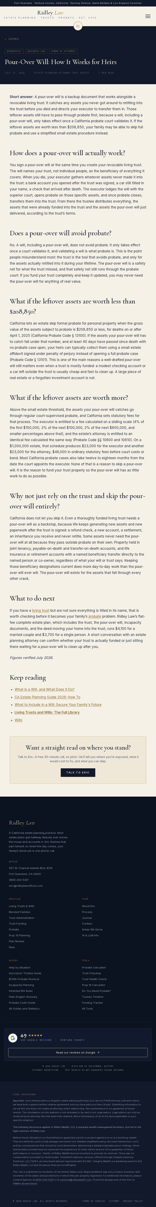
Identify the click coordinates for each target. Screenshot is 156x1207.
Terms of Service (93, 1201)
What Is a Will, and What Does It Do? (45, 689)
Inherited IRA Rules (21, 990)
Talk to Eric (78, 772)
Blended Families (19, 912)
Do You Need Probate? (96, 990)
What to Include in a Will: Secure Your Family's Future (58, 705)
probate (95, 616)
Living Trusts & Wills (21, 906)
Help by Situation (19, 967)
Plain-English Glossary (23, 996)
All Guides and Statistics (24, 1008)
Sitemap (114, 1201)
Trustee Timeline (92, 996)
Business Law (36, 51)
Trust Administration (21, 917)
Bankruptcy (14, 51)
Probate (14, 929)
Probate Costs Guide (22, 1002)
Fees (12, 947)
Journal (14, 39)
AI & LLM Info (90, 935)
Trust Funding (17, 923)
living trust (40, 610)
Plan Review (16, 941)
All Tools (87, 1008)
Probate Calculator (94, 967)
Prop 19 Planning (19, 935)
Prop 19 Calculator (93, 985)
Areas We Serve (92, 929)
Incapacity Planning (21, 985)
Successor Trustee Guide (25, 973)
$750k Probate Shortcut (24, 979)
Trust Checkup (91, 973)
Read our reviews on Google (75, 1054)
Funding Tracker (92, 1002)
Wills (18, 720)
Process (87, 912)
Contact (87, 923)
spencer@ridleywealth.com (75, 1179)
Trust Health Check (94, 979)
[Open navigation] (148, 16)
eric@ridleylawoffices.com (26, 885)
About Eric (88, 906)
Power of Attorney (63, 51)
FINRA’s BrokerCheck (25, 1183)
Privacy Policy (133, 1201)
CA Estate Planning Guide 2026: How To (47, 697)
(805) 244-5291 (18, 879)
